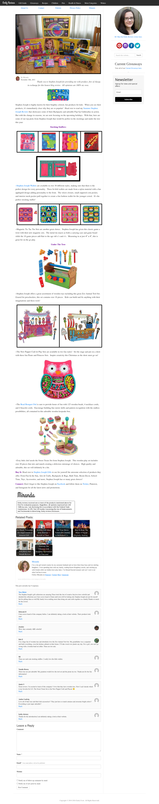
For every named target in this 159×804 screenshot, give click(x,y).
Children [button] (55, 3)
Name (19, 754)
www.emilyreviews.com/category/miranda (32, 579)
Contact (41, 8)
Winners (92, 8)
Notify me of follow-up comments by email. (33, 780)
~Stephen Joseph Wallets (26, 185)
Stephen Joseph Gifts (43, 472)
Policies (58, 8)
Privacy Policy (75, 8)
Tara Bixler (23, 592)
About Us (24, 8)
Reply (20, 604)
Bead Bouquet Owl (28, 404)
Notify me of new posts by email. (30, 783)
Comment (20, 729)
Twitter (85, 483)
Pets (63, 3)
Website (19, 771)
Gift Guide (23, 3)
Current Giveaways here (133, 68)
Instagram (65, 575)
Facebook (61, 483)
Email (19, 763)
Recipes (45, 3)
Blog (59, 575)
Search (139, 55)
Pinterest (48, 575)
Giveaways (34, 3)
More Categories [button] (91, 3)
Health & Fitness (75, 3)
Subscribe (128, 99)
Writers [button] (103, 3)
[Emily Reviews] (9, 2)
